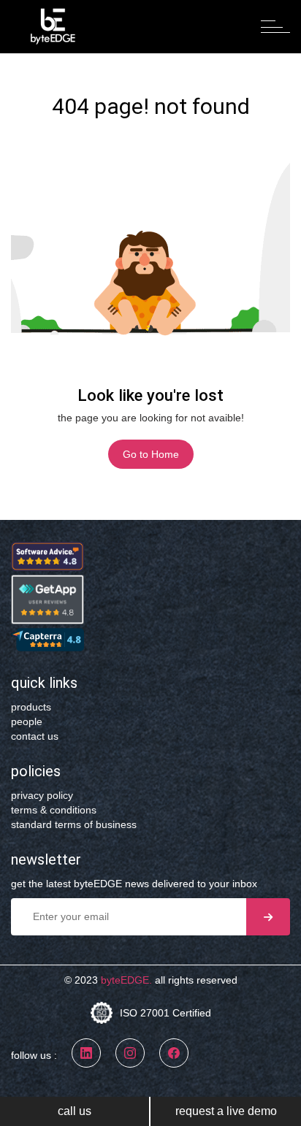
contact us (34, 736)
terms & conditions (53, 810)
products (31, 707)
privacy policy (42, 795)
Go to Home (151, 454)
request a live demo (226, 1111)
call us (74, 1111)
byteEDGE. (126, 980)
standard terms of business (74, 824)
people (26, 721)
